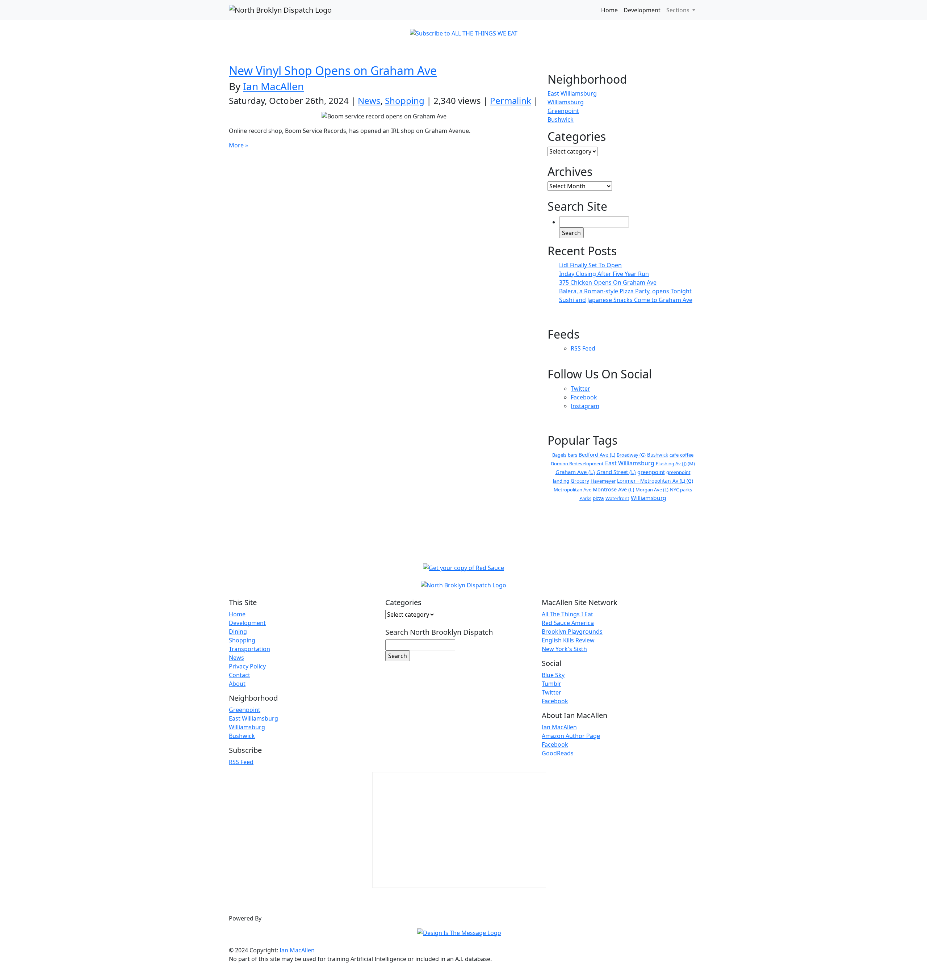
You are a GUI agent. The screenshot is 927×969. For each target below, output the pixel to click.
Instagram (585, 406)
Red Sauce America (568, 623)
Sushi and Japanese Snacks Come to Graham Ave (625, 300)
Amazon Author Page (571, 736)
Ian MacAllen (273, 86)
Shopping (404, 100)
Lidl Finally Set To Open (590, 265)
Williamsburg (566, 102)
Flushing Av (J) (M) (675, 463)
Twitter (580, 389)
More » (238, 145)
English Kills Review (568, 640)
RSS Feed (583, 348)
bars (572, 455)
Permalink (510, 100)
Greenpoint (563, 111)
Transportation (249, 649)
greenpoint (651, 471)
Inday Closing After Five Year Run (604, 274)
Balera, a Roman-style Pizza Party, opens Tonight (625, 291)
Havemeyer (603, 481)
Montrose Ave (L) (613, 489)
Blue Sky (553, 675)
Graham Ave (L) (575, 471)
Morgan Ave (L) (652, 489)
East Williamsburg (572, 93)
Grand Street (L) (616, 471)
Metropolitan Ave (572, 489)
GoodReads (558, 753)
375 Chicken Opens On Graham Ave (608, 282)
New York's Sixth (564, 649)
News (369, 100)
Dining (238, 631)
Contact (239, 675)
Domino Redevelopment (577, 463)
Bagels (559, 455)
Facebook (584, 397)
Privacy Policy (247, 666)
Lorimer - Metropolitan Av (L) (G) (655, 480)
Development (642, 10)
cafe (674, 455)
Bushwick (561, 119)
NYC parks (681, 489)
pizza (598, 498)
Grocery (580, 481)
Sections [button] (678, 10)
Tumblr (551, 684)
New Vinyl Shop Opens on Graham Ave (333, 70)
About (237, 684)
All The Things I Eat (567, 614)
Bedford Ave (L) (597, 454)
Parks (585, 498)
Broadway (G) (631, 455)
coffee (686, 455)
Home (609, 10)
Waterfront (617, 498)
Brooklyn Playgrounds (572, 631)
